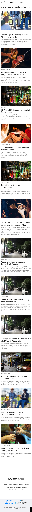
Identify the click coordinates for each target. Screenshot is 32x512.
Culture (26, 484)
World (10, 484)
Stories (24, 487)
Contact (9, 495)
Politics (5, 484)
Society (15, 484)
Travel (7, 487)
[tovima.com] (16, 2)
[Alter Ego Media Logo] (9, 503)
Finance (21, 484)
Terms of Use (14, 495)
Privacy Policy (21, 495)
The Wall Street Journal (16, 490)
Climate (12, 487)
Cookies (27, 495)
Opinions (18, 487)
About (4, 495)
